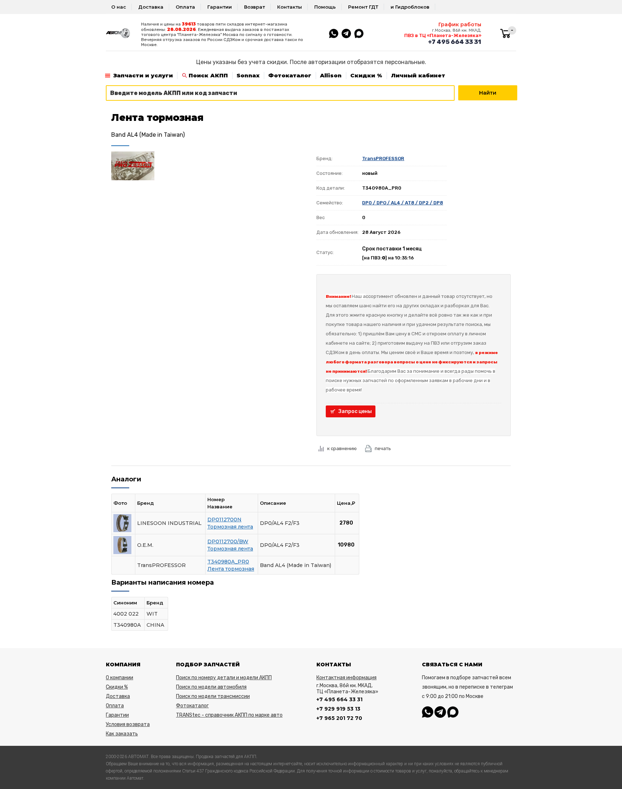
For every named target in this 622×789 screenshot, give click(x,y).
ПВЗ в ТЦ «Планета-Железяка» (442, 35)
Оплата (185, 7)
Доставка (150, 7)
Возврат (254, 7)
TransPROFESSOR (383, 158)
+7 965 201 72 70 (339, 718)
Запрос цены (355, 411)
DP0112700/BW (227, 541)
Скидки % (366, 75)
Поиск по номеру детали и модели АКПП (224, 678)
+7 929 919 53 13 (338, 709)
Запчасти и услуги (143, 75)
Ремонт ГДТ (363, 7)
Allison (331, 75)
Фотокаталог (289, 75)
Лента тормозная (230, 569)
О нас (118, 7)
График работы (459, 24)
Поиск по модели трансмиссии (213, 696)
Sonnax (248, 75)
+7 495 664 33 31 (454, 41)
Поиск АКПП (208, 75)
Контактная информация (346, 678)
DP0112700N (224, 519)
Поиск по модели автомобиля (211, 687)
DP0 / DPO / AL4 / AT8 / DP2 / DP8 (402, 202)
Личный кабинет (418, 75)
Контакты (289, 7)
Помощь (325, 7)
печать (383, 448)
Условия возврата (128, 724)
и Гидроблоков (410, 7)
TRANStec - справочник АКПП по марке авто (229, 715)
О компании (119, 678)
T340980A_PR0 (228, 561)
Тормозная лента (230, 526)
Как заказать (122, 734)
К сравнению (342, 448)
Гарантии (219, 7)
